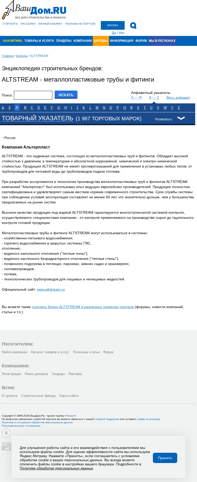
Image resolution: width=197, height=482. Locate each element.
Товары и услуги (39, 41)
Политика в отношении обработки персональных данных (37, 422)
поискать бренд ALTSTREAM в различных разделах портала (83, 307)
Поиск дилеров (36, 374)
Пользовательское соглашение (21, 425)
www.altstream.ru (51, 289)
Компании (83, 41)
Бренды (101, 41)
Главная (8, 56)
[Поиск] (133, 25)
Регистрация (11, 374)
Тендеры (64, 41)
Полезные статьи (86, 352)
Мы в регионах (162, 41)
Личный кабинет (50, 23)
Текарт (70, 415)
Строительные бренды (38, 396)
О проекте (10, 23)
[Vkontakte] (6, 433)
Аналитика (12, 41)
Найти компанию (14, 352)
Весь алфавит (178, 97)
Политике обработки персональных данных (56, 468)
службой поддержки (107, 419)
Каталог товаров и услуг (50, 352)
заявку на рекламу (148, 419)
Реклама (75, 374)
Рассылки (28, 23)
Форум (141, 41)
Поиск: (7, 95)
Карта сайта (69, 396)
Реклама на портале (80, 23)
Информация (121, 41)
